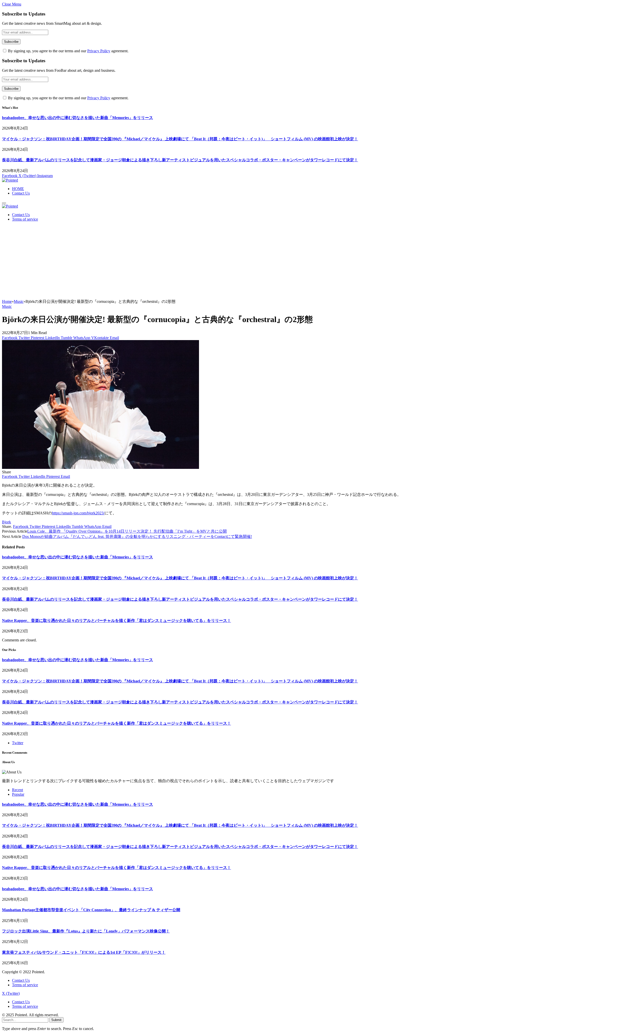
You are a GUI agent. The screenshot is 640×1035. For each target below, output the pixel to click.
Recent (17, 790)
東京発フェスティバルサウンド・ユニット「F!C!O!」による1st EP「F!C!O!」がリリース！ (84, 952)
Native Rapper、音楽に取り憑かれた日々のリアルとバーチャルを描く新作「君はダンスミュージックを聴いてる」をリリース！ (116, 620)
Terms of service (25, 219)
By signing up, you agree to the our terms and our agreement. (67, 51)
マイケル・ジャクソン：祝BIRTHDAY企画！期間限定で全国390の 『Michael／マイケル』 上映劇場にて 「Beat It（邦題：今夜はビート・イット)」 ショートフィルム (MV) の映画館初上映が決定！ (180, 139)
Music (7, 306)
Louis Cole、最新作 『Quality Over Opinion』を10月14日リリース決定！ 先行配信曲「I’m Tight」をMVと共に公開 (127, 531)
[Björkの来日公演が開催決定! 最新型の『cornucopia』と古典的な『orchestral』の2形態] (100, 467)
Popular (18, 794)
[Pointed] (10, 180)
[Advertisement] (320, 262)
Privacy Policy (98, 51)
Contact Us (21, 193)
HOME (18, 189)
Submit (56, 1020)
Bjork (6, 522)
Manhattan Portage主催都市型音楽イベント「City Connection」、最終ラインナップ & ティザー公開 (91, 910)
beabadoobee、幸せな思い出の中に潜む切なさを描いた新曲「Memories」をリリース (77, 118)
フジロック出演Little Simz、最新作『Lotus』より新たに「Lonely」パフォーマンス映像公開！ (86, 931)
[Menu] (4, 203)
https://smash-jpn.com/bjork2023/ (78, 513)
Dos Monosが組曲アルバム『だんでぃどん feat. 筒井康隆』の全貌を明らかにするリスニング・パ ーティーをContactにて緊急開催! (137, 536)
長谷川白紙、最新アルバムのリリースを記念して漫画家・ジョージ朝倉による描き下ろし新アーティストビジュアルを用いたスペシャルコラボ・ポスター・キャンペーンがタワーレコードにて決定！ (180, 160)
